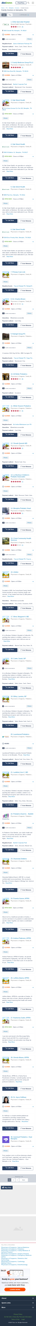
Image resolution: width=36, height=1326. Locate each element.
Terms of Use (15, 1319)
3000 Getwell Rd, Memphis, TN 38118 (15, 30)
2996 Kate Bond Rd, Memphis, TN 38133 (16, 71)
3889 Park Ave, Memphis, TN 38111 (14, 195)
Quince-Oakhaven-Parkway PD (22, 43)
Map (10, 15)
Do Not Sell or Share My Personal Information (18, 1317)
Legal (23, 1319)
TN (6, 8)
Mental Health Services (18, 24)
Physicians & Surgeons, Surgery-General (15, 1253)
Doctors (17, 8)
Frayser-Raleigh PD (20, 286)
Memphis (11, 8)
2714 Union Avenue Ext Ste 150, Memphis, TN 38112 (17, 109)
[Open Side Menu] (33, 3)
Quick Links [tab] (6, 1303)
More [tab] (3, 1307)
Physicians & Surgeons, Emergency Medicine (16, 1255)
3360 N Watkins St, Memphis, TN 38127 (16, 152)
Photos (29, 39)
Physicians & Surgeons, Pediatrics (21, 336)
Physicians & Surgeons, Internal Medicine (15, 1247)
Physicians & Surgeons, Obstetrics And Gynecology (14, 1259)
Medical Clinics (6, 1263)
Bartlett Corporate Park (20, 84)
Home (2, 8)
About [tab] (4, 1298)
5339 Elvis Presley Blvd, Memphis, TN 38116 (17, 237)
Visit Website (26, 54)
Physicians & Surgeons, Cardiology (13, 1261)
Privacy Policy (18, 1314)
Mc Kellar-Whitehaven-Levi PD (22, 424)
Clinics (3, 1257)
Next (23, 1180)
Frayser (28, 559)
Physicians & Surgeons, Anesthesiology (14, 1264)
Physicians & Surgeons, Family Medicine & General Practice (15, 1251)
